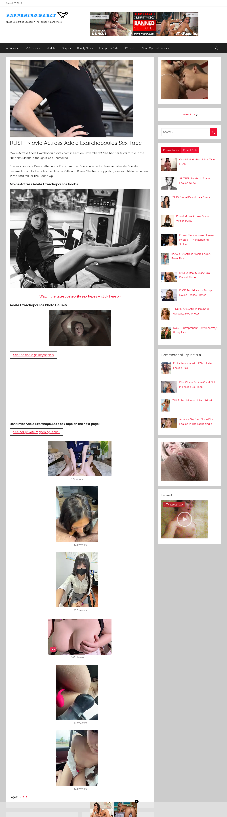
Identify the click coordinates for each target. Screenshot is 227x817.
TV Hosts (130, 48)
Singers (66, 48)
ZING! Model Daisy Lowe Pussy (191, 197)
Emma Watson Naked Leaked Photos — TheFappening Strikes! (197, 240)
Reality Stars (85, 48)
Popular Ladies (171, 150)
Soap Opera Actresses (155, 48)
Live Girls (188, 114)
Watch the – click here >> (80, 296)
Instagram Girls (108, 48)
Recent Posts (190, 150)
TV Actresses (32, 48)
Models (50, 48)
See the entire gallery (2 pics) (33, 355)
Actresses (12, 48)
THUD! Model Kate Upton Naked (192, 400)
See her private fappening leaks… (36, 432)
